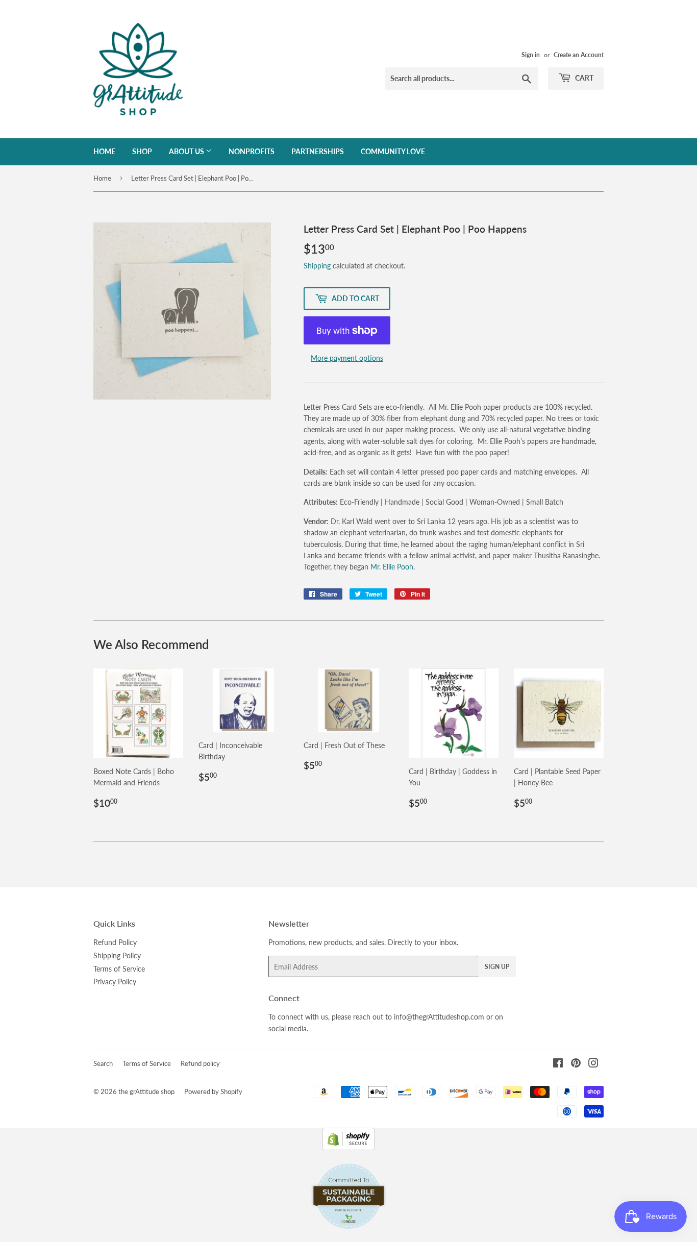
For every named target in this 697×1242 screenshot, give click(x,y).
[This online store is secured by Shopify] (348, 1147)
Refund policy (200, 1063)
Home (104, 151)
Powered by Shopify (213, 1091)
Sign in (530, 55)
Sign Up (497, 967)
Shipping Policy (117, 955)
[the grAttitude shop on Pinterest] (575, 1064)
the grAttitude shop (146, 1091)
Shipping (317, 265)
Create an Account (579, 55)
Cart (583, 77)
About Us (187, 151)
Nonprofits (252, 151)
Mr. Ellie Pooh (391, 566)
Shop (142, 151)
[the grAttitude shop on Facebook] (558, 1064)
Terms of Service (119, 968)
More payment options (347, 358)
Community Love (393, 151)
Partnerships (317, 151)
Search (103, 1063)
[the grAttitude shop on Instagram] (593, 1064)
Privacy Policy (114, 981)
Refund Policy (115, 942)
